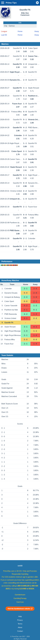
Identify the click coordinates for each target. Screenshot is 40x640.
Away (36, 31)
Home (20, 31)
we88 (20, 566)
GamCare (20, 602)
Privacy (20, 620)
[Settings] (37, 2)
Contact (20, 631)
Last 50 (4, 35)
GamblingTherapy (20, 598)
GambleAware (20, 595)
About (20, 627)
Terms (20, 624)
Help (20, 616)
